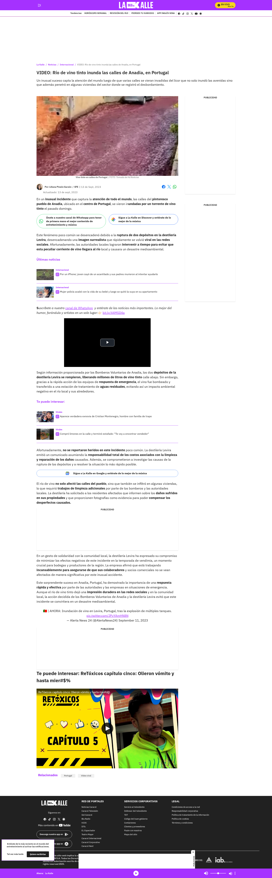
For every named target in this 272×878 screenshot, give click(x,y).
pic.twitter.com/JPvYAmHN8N (107, 615)
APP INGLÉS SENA (166, 13)
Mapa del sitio (130, 835)
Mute (206, 873)
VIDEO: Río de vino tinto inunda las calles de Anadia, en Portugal (108, 64)
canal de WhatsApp (79, 308)
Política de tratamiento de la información (190, 815)
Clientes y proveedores (134, 827)
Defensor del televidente (135, 811)
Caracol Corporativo (91, 842)
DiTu (83, 827)
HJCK (84, 823)
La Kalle (41, 64)
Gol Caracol (87, 815)
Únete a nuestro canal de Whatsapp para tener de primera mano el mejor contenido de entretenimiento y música (74, 221)
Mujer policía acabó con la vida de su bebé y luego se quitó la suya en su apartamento (108, 291)
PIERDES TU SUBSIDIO (142, 13)
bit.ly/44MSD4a (114, 313)
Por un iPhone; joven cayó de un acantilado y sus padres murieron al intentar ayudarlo (109, 274)
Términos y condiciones (182, 823)
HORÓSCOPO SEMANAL (95, 13)
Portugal (68, 775)
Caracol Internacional (91, 838)
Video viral (86, 775)
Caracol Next (88, 846)
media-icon (136, 873)
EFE (76, 186)
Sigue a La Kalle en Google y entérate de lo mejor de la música (110, 473)
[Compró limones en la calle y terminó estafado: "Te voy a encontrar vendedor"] (45, 434)
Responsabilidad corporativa (185, 811)
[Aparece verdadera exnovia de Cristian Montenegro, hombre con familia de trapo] (45, 416)
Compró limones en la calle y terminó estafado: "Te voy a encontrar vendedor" (104, 433)
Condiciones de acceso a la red (186, 807)
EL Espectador (88, 831)
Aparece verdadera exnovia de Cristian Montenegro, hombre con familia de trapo (106, 416)
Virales (59, 412)
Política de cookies (180, 819)
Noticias (52, 64)
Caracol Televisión (90, 811)
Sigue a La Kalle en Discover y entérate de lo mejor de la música (144, 219)
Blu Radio (86, 819)
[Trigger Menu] (39, 5)
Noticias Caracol (89, 807)
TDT (126, 815)
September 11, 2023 (133, 620)
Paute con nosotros (133, 831)
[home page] (136, 5)
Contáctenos (130, 823)
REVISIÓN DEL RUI (119, 13)
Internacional (67, 64)
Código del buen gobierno (135, 819)
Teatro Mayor (88, 835)
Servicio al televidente (134, 807)
